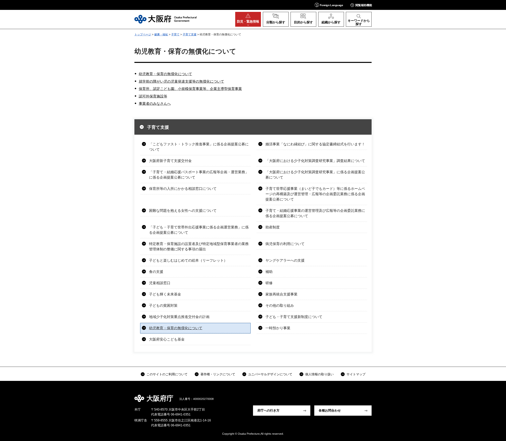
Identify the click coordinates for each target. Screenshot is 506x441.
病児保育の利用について (285, 244)
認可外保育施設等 (153, 96)
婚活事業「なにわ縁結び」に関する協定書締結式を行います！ (315, 144)
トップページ (142, 34)
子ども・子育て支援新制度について (293, 317)
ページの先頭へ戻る (374, 395)
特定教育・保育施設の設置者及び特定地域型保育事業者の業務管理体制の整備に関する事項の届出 (199, 246)
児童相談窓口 (159, 283)
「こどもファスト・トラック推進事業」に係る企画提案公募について (199, 146)
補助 (269, 272)
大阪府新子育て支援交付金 (170, 161)
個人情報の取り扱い (319, 374)
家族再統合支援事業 (281, 294)
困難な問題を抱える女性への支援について (183, 211)
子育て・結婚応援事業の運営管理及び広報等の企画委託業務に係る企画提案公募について (315, 213)
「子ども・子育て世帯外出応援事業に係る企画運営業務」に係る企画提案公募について (199, 230)
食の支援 (156, 272)
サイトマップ (355, 374)
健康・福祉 (161, 34)
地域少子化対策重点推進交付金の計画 (179, 317)
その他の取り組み (279, 306)
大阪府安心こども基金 (167, 339)
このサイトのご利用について (167, 374)
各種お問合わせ (330, 410)
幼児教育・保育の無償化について (165, 74)
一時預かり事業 (277, 328)
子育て (175, 34)
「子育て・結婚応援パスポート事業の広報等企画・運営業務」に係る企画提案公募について (199, 174)
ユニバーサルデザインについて (270, 374)
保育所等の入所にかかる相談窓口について (183, 189)
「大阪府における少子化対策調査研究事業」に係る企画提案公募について (315, 174)
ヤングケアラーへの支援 (285, 260)
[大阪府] (165, 19)
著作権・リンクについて (217, 374)
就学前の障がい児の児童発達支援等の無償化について (181, 81)
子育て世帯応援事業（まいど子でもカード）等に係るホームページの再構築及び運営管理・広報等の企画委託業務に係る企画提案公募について (315, 194)
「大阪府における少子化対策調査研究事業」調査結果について (315, 161)
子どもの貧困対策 (163, 306)
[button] (328, 5)
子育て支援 (189, 34)
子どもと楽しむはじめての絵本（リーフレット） (188, 260)
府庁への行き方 (268, 410)
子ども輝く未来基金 (165, 294)
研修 (269, 283)
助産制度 (272, 227)
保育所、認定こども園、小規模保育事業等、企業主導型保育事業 (190, 89)
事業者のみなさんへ (155, 104)
